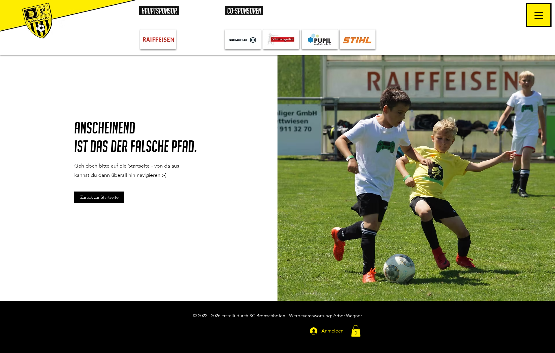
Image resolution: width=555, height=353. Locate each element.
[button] (356, 331)
